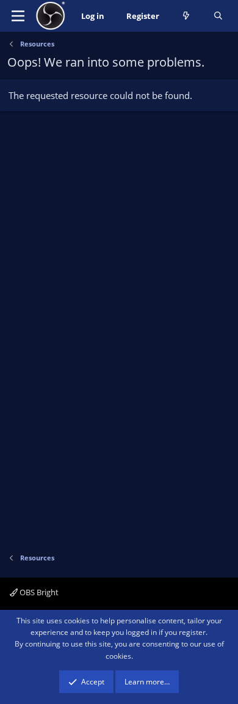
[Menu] (18, 16)
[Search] (218, 16)
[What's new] (186, 16)
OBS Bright (38, 592)
